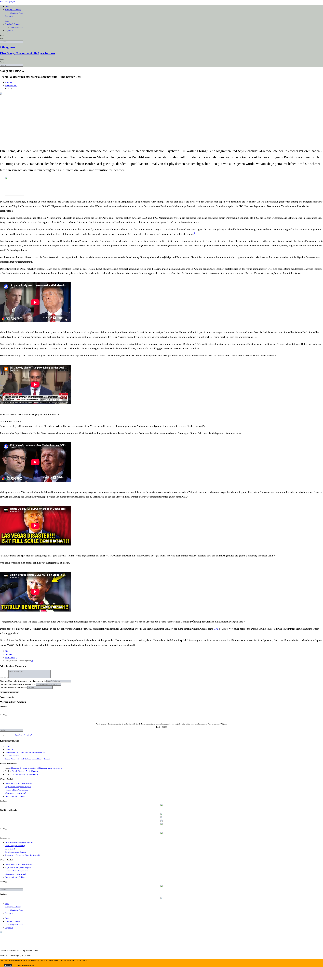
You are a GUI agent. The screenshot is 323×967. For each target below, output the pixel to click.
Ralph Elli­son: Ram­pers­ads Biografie (18, 787)
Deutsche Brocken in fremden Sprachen (19, 843)
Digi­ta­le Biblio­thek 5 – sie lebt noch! (25, 771)
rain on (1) (9, 749)
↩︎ (10, 651)
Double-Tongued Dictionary (15, 846)
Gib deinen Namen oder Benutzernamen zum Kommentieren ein (23, 681)
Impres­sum (9, 16)
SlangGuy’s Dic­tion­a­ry (13, 10)
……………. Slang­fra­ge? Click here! (18, 735)
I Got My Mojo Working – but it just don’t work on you (25, 752)
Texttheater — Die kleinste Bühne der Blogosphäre (23, 855)
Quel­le (7, 654)
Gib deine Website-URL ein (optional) (13, 687)
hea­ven (7, 746)
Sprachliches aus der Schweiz (15, 852)
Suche (2, 35)
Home (7, 6)
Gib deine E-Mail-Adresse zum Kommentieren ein (18, 684)
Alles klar (8, 965)
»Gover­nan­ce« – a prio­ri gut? (15, 793)
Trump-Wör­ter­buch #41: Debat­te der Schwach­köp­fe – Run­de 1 (27, 759)
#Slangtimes (7, 47)
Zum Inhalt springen (7, 2)
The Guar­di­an (10, 658)
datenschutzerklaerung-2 (25, 965)
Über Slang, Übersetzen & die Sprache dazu (27, 53)
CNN (216, 628)
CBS (6, 651)
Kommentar (4, 678)
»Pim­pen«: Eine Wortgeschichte (16, 790)
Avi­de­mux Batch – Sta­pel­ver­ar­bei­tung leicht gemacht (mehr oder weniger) (35, 768)
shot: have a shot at (12, 756)
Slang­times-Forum (16, 13)
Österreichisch (10, 849)
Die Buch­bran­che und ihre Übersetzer (18, 783)
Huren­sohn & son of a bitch (15, 796)
